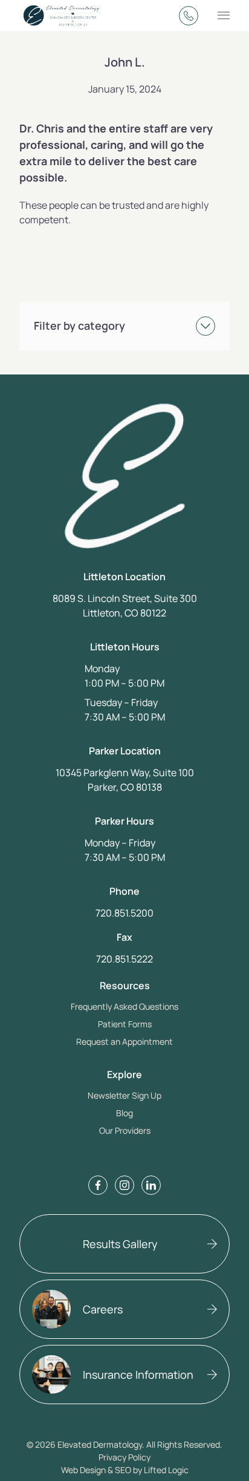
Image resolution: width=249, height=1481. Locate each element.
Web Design (83, 1470)
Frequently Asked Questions (124, 1006)
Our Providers (124, 1130)
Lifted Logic (166, 1470)
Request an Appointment (124, 1041)
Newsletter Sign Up (124, 1095)
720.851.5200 (124, 913)
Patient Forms (125, 1024)
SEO (123, 1470)
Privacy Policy (124, 1457)
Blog (124, 1113)
